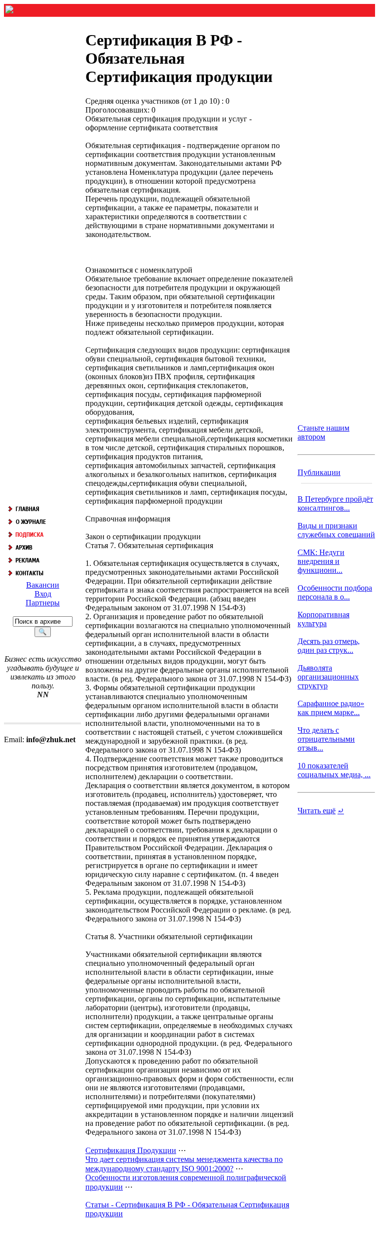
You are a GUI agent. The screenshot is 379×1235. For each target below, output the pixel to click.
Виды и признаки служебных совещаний (336, 530)
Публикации (319, 472)
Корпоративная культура (323, 619)
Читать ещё (317, 810)
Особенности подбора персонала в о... (335, 592)
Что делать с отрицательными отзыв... (326, 739)
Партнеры (43, 602)
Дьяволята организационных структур (328, 677)
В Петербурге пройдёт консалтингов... (335, 503)
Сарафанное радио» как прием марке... (331, 708)
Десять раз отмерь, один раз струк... (329, 645)
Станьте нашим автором (323, 432)
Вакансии (42, 585)
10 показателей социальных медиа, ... (334, 770)
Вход (43, 594)
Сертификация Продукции (130, 1150)
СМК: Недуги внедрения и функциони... (321, 561)
